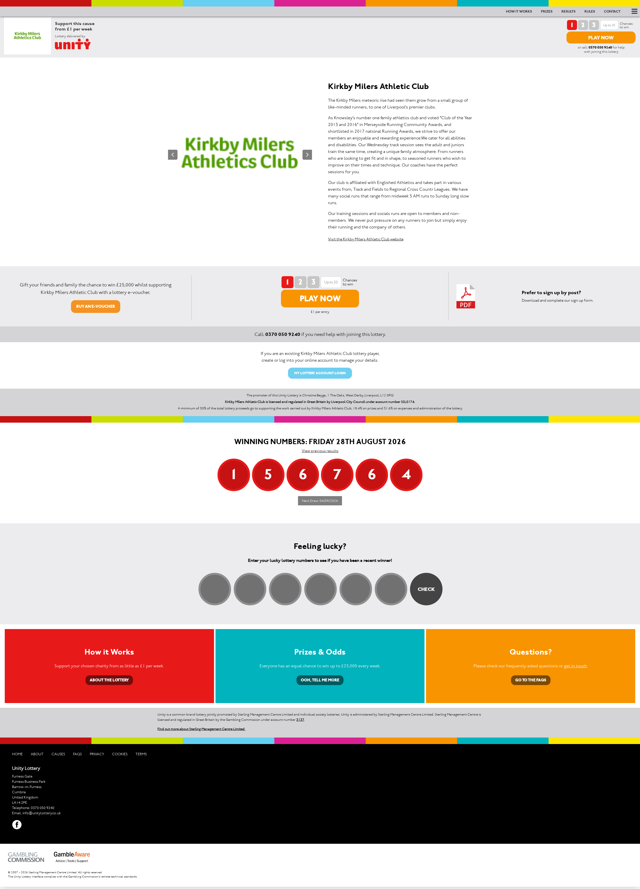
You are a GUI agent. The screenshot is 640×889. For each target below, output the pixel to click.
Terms (141, 754)
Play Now (601, 37)
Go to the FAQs (530, 680)
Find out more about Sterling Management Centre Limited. (201, 729)
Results (569, 11)
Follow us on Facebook (17, 825)
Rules (589, 11)
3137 (300, 720)
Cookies (120, 754)
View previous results (320, 450)
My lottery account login (320, 373)
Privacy (97, 754)
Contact (612, 11)
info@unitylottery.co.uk (41, 813)
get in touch (575, 666)
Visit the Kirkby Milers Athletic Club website (366, 239)
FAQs (77, 754)
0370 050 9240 (600, 47)
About (37, 754)
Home (17, 754)
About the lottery (109, 680)
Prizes (546, 11)
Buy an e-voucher (95, 306)
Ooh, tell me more (320, 680)
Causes (58, 754)
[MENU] (634, 11)
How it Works (519, 11)
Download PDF (466, 296)
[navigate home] (79, 44)
